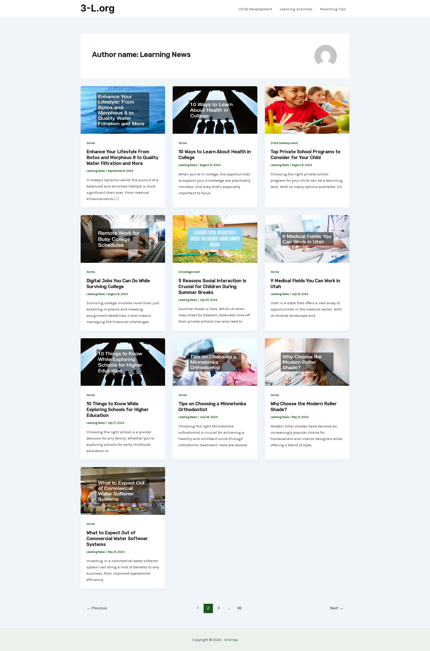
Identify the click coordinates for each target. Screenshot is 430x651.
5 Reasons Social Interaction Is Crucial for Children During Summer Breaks (212, 286)
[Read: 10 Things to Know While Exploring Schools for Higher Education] (123, 361)
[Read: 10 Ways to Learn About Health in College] (215, 109)
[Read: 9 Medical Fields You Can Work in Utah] (307, 238)
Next (336, 608)
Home (90, 143)
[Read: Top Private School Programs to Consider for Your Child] (307, 109)
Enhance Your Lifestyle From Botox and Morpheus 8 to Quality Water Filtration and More (122, 157)
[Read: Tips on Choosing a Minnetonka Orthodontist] (215, 361)
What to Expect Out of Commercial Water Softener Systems (117, 538)
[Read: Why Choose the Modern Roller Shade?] (307, 361)
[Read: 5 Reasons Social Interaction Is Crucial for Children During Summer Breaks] (215, 238)
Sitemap (231, 640)
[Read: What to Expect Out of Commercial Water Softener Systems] (123, 490)
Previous (97, 608)
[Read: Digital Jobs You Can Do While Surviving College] (123, 238)
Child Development (255, 9)
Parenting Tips (333, 9)
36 (239, 608)
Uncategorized (189, 272)
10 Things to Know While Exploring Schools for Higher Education (117, 409)
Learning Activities (296, 9)
